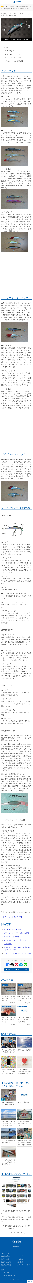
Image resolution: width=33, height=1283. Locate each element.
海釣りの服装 (5, 1259)
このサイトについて (7, 1272)
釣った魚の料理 (6, 1265)
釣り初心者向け (6, 1256)
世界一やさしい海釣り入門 (12, 917)
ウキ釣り (20, 1259)
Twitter (17, 1246)
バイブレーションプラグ (13, 58)
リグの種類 (8, 944)
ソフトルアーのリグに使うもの (15, 940)
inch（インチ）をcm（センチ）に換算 (17, 953)
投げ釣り (20, 1262)
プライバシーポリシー (8, 1275)
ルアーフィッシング (23, 1265)
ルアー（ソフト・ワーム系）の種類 (16, 933)
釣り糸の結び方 (6, 1262)
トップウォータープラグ (13, 54)
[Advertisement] (16, 274)
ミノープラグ (9, 51)
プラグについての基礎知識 (14, 61)
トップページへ (17, 1232)
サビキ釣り (20, 1256)
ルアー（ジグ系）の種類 (12, 929)
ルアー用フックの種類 (11, 937)
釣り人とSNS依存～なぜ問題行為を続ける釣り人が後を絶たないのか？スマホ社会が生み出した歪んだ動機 (16, 9)
